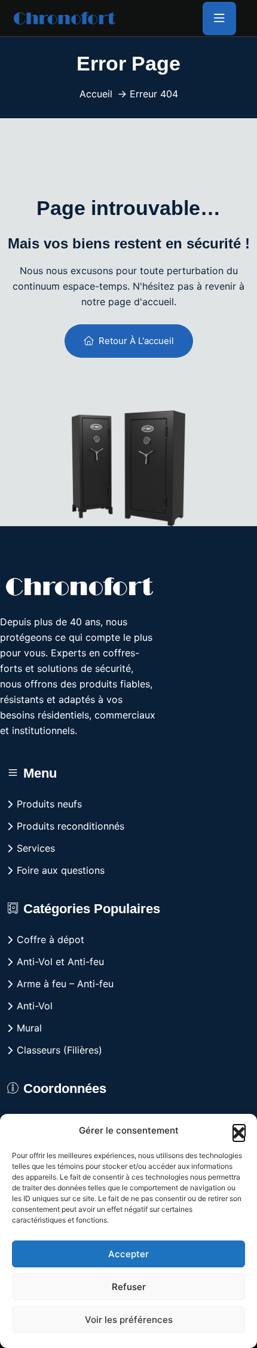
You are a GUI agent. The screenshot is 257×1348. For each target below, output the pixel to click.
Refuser (129, 1286)
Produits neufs (49, 804)
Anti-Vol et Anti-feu (60, 962)
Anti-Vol (35, 1006)
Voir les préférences (129, 1319)
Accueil (95, 94)
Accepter (128, 1254)
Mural (29, 1028)
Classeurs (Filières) (59, 1050)
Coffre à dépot (50, 939)
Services (36, 848)
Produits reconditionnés (70, 826)
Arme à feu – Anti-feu (65, 984)
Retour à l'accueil (136, 340)
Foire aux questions (61, 870)
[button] (239, 1131)
